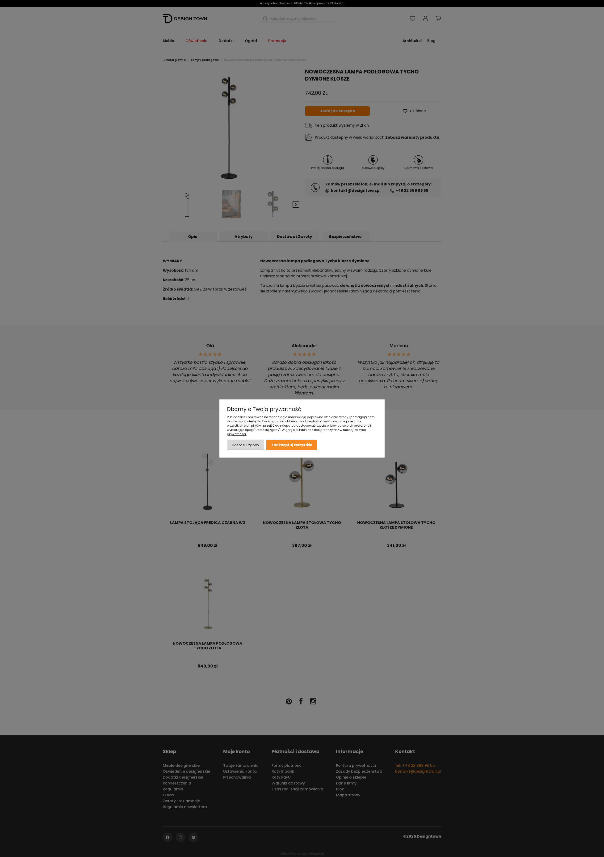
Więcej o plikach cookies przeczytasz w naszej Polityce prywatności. (296, 432)
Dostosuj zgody (245, 444)
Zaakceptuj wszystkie (291, 444)
